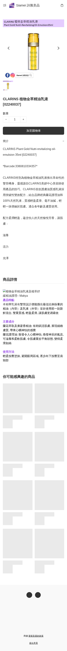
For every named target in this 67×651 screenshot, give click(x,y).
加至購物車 (33, 130)
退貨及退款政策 (35, 636)
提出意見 (33, 643)
